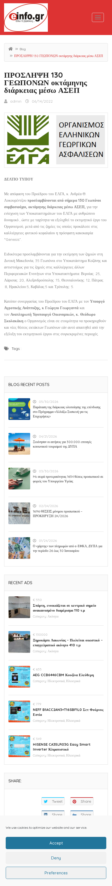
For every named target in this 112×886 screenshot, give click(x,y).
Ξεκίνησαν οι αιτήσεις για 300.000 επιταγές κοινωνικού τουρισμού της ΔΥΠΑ (62, 444)
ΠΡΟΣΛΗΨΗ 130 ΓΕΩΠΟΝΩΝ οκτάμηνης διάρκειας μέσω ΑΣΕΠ (45, 82)
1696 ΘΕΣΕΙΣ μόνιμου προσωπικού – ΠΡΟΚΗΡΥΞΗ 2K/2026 (57, 513)
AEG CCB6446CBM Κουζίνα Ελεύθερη (63, 675)
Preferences (56, 872)
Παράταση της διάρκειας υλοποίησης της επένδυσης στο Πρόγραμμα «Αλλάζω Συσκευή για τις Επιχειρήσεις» (67, 411)
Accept (56, 843)
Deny (56, 857)
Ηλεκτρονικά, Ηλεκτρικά (64, 681)
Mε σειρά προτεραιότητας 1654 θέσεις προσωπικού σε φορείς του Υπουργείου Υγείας (68, 478)
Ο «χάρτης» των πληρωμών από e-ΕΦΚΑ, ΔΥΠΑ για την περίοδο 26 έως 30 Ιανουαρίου (67, 548)
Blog (23, 49)
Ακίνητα (53, 616)
